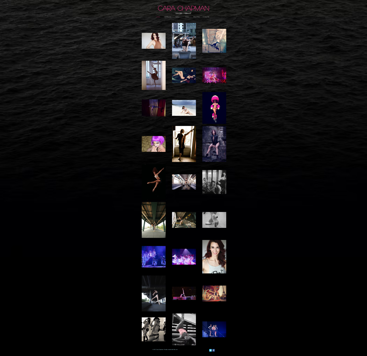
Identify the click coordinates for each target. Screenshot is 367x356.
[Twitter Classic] (210, 350)
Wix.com (176, 349)
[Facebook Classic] (213, 350)
